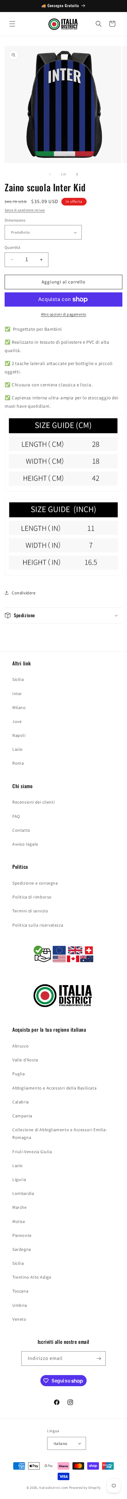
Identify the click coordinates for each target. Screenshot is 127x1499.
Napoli (19, 735)
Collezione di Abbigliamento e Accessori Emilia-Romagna (59, 1133)
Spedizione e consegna (35, 883)
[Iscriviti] (98, 1358)
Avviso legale (25, 844)
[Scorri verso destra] (77, 174)
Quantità (12, 247)
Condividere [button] (24, 593)
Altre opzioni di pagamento (63, 314)
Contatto (21, 830)
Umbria (19, 1305)
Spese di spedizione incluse (25, 210)
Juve (17, 721)
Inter (17, 693)
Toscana (20, 1291)
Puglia (18, 1073)
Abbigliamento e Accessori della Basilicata (54, 1088)
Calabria (20, 1102)
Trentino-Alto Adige (31, 1277)
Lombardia (23, 1193)
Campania (22, 1116)
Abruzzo (20, 1046)
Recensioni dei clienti (33, 802)
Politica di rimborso (32, 897)
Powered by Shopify (85, 1487)
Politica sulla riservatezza (37, 925)
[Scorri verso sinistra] (50, 174)
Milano (19, 707)
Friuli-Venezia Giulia (32, 1151)
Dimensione (15, 220)
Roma (18, 763)
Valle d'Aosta (25, 1060)
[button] (12, 24)
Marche (19, 1207)
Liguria (19, 1179)
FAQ (16, 816)
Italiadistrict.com (53, 1487)
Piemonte (22, 1235)
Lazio (17, 749)
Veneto (19, 1319)
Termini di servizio (30, 911)
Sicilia (18, 679)
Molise (18, 1221)
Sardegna (21, 1249)
